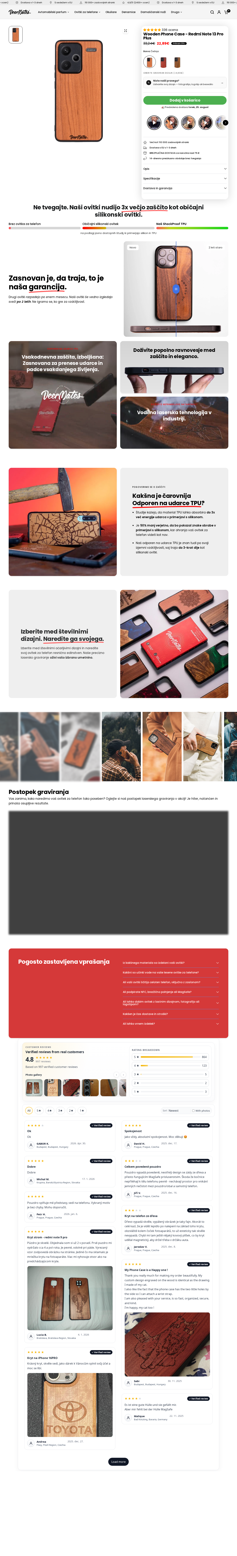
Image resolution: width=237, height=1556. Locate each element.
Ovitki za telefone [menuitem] (86, 12)
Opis (146, 169)
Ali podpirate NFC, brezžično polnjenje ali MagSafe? (157, 992)
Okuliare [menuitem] (111, 12)
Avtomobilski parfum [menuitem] (52, 12)
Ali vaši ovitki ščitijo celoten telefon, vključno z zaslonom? (161, 982)
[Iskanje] (212, 12)
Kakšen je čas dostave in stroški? (145, 1014)
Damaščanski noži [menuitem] (153, 12)
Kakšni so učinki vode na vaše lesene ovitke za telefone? (161, 972)
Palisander (163, 62)
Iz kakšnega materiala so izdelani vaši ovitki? (153, 963)
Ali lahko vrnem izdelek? (139, 1024)
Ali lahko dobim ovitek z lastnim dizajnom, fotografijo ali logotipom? (161, 1003)
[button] (225, 123)
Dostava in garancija (157, 188)
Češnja (149, 62)
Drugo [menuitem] (175, 12)
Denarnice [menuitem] (129, 12)
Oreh (177, 62)
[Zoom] (125, 30)
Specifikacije (151, 178)
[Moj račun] (219, 12)
